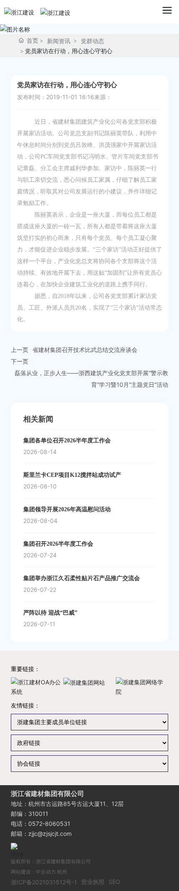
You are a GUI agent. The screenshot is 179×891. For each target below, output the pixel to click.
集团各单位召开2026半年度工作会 (67, 440)
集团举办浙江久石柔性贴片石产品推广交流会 (81, 578)
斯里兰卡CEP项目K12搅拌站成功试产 (72, 475)
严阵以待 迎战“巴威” (50, 613)
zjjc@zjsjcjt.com (50, 833)
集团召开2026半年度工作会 (58, 544)
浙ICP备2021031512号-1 (44, 882)
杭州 (62, 872)
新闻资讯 (58, 40)
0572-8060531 (49, 823)
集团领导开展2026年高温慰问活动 (67, 509)
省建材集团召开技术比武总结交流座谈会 (84, 349)
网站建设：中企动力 (33, 872)
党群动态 (92, 40)
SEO (114, 881)
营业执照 (92, 881)
